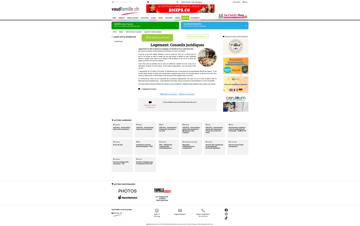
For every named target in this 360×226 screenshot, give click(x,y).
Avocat (188, 2)
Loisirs (153, 18)
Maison (185, 18)
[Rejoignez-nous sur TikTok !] (226, 218)
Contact (188, 224)
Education (145, 18)
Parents (121, 18)
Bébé (114, 18)
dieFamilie (125, 2)
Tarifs (199, 224)
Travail (177, 18)
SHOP (131, 2)
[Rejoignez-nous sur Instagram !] (226, 214)
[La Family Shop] (232, 16)
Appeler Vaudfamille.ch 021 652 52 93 (203, 215)
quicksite (156, 224)
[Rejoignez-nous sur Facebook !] (226, 210)
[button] (169, 94)
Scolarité (169, 18)
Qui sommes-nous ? (181, 224)
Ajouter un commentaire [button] (187, 94)
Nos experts (194, 224)
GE (115, 2)
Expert (183, 2)
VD (113, 2)
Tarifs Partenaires (196, 2)
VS (120, 2)
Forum (211, 224)
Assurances (195, 18)
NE (118, 2)
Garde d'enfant (133, 18)
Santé (160, 18)
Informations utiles (205, 224)
